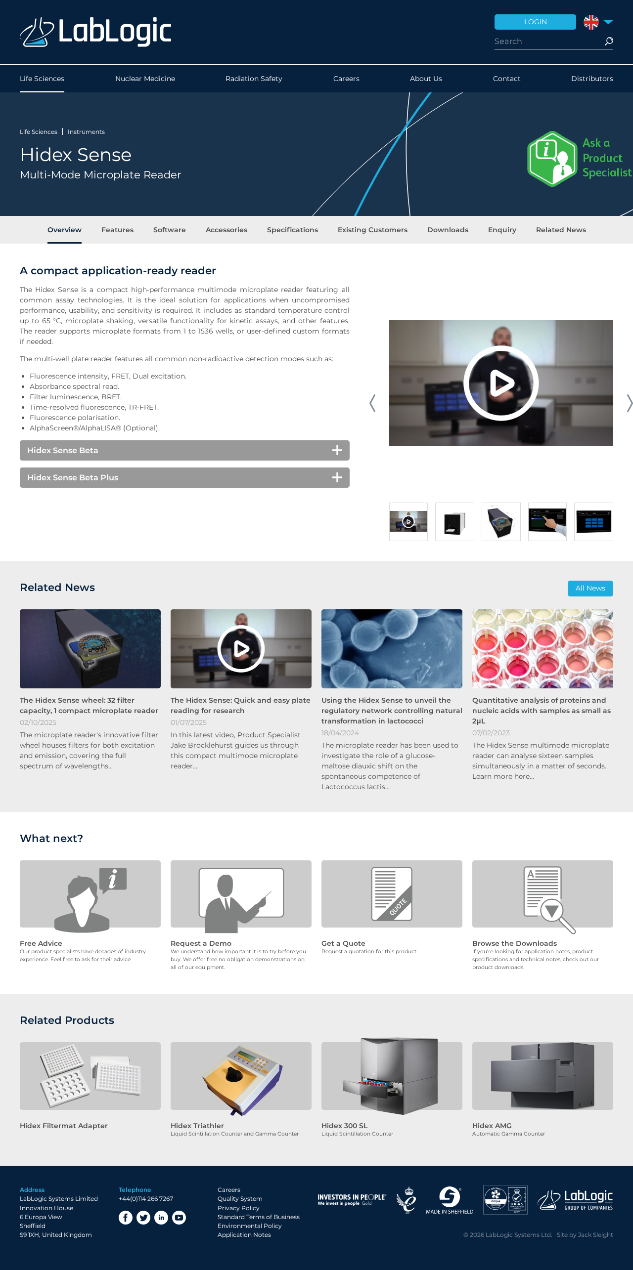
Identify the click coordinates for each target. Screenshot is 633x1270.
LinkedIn (161, 1218)
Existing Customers (372, 229)
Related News (561, 229)
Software (169, 229)
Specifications (292, 229)
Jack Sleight (595, 1234)
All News (590, 588)
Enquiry (502, 229)
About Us (426, 78)
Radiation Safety (254, 78)
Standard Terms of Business (259, 1217)
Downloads (447, 229)
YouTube (179, 1218)
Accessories (226, 229)
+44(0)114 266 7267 (146, 1198)
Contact (507, 78)
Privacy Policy (239, 1208)
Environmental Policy (250, 1225)
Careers (346, 78)
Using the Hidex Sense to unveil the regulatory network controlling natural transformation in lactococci (391, 710)
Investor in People (352, 1200)
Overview (64, 229)
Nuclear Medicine (145, 78)
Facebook (126, 1218)
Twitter (143, 1218)
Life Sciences (42, 78)
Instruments (86, 131)
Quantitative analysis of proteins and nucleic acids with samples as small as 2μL (541, 710)
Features (117, 229)
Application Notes (244, 1234)
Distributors (592, 78)
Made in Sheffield (449, 1200)
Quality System (240, 1198)
